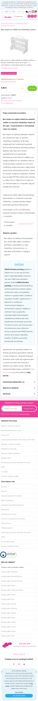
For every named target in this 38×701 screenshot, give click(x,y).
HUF (13, 11)
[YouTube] (24, 664)
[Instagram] (19, 664)
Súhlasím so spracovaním (16, 414)
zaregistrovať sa (29, 408)
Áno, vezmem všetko (19, 695)
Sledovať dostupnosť (8, 82)
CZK (6, 11)
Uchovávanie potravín (8, 25)
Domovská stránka (7, 23)
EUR (10, 11)
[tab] (19, 113)
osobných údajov (24, 414)
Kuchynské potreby (21, 23)
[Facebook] (14, 664)
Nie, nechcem (19, 692)
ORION (9, 98)
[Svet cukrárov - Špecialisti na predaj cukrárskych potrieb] (6, 16)
